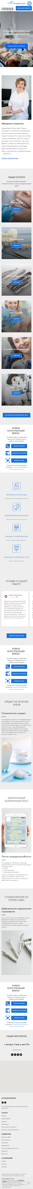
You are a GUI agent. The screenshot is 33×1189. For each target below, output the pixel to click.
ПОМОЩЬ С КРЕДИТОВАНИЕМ (16, 536)
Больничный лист (6, 1140)
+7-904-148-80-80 (7, 10)
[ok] (15, 1054)
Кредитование (5, 1145)
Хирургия (4, 1121)
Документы (4, 1151)
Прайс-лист (5, 1154)
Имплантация (5, 1124)
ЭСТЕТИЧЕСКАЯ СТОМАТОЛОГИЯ (16, 349)
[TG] (18, 1054)
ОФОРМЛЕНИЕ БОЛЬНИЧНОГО (16, 516)
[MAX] (21, 1054)
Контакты (4, 1164)
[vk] (12, 1054)
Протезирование (6, 1118)
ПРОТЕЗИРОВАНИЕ (16, 239)
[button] (24, 8)
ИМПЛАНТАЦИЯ (16, 313)
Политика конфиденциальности (10, 1148)
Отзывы (4, 1161)
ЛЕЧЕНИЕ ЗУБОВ (16, 203)
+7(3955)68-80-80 (7, 8)
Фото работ (5, 1142)
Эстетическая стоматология (9, 1127)
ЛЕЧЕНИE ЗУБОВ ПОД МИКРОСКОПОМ (16, 386)
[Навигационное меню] (29, 3)
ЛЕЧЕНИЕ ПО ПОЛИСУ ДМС (16, 495)
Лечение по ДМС (6, 1137)
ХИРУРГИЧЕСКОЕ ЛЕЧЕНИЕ (16, 276)
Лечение (4, 1116)
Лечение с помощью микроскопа (10, 1129)
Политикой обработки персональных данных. (18, 468)
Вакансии (4, 1166)
